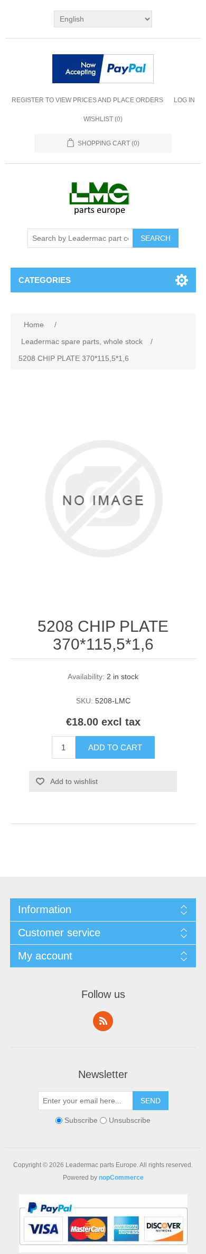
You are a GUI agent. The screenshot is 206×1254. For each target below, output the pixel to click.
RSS (103, 1021)
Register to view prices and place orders (87, 100)
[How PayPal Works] (103, 70)
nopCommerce (121, 1177)
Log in (184, 100)
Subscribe (81, 1120)
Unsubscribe (130, 1120)
